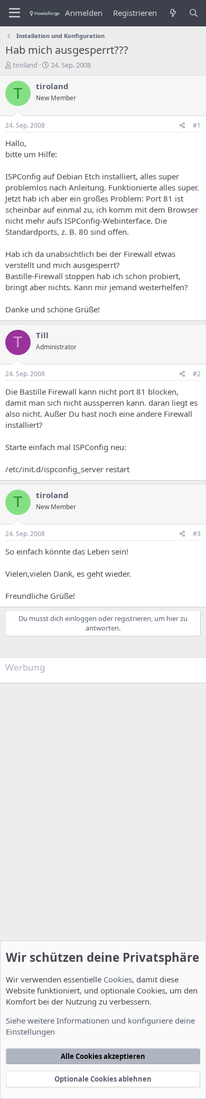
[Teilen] (182, 126)
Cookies (118, 979)
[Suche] (193, 13)
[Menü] (14, 13)
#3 (197, 533)
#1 (197, 125)
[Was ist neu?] (172, 13)
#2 (197, 373)
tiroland (25, 65)
